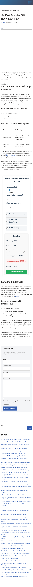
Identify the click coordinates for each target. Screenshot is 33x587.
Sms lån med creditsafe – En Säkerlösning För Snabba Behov (15, 462)
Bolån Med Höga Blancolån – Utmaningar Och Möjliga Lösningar (16, 523)
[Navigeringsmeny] (30, 2)
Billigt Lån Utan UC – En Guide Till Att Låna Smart (13, 541)
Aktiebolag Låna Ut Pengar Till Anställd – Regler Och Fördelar (15, 465)
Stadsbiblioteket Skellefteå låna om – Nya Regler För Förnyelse (16, 501)
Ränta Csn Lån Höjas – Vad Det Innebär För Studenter (13, 567)
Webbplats (5, 372)
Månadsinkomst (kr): (13, 203)
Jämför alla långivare (16, 271)
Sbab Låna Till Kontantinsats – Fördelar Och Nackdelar (14, 508)
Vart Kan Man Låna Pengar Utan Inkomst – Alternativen (14, 467)
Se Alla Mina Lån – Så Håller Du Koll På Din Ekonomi (13, 453)
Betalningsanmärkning (17, 214)
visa (7, 84)
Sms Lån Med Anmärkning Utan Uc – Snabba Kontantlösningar (15, 439)
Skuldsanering (14, 228)
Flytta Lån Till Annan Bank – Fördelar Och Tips (12, 560)
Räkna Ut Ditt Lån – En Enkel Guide (9, 558)
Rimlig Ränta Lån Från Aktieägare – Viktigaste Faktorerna (14, 451)
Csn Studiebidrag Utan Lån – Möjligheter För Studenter (14, 555)
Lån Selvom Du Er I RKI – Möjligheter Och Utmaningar (14, 472)
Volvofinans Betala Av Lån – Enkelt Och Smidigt (12, 494)
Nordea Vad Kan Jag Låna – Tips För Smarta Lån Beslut (14, 448)
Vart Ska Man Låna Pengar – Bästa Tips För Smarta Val (14, 576)
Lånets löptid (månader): (14, 195)
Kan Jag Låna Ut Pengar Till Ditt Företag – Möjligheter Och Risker (16, 569)
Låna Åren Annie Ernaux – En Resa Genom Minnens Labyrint (15, 553)
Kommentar (6, 379)
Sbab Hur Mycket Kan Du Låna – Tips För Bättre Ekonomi (14, 551)
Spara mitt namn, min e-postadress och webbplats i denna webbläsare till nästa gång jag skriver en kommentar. (16, 402)
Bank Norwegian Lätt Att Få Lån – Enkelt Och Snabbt (13, 514)
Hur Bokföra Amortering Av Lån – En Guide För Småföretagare (15, 470)
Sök (2, 425)
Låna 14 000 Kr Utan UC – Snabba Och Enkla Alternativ (14, 530)
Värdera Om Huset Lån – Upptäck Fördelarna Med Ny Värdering (16, 543)
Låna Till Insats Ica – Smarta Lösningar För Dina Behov (14, 481)
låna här (17, 296)
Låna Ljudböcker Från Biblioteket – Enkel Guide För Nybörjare (15, 475)
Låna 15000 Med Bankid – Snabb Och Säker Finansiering (14, 484)
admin (4, 22)
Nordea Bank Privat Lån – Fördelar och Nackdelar (12, 546)
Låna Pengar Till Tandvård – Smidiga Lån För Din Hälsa (14, 456)
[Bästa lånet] (6, 2)
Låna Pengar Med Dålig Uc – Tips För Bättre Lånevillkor (14, 441)
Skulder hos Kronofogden (13, 221)
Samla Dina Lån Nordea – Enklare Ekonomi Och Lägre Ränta (15, 517)
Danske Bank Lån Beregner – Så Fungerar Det (12, 548)
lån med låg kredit (10, 155)
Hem (2, 10)
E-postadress (7, 365)
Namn (5, 359)
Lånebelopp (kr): (11, 187)
